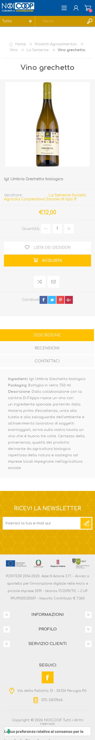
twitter (52, 300)
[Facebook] (48, 677)
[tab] (47, 335)
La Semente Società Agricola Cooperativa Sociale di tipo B (45, 197)
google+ (69, 300)
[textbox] (59, 21)
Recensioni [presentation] (47, 348)
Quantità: (31, 229)
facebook (44, 300)
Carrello (88, 8)
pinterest (60, 300)
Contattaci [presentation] (47, 361)
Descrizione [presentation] (47, 335)
